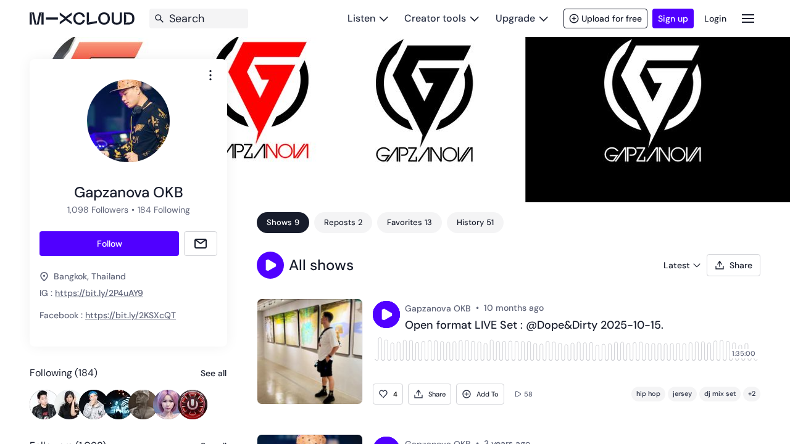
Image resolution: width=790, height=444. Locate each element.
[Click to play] (386, 314)
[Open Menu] (748, 18)
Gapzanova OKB (438, 308)
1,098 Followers (97, 209)
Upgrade (515, 18)
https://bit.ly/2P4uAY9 (99, 292)
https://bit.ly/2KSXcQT (130, 315)
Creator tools (435, 18)
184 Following (164, 209)
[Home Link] (82, 18)
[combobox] (210, 75)
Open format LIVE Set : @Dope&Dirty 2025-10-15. (534, 325)
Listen (361, 18)
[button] (270, 265)
